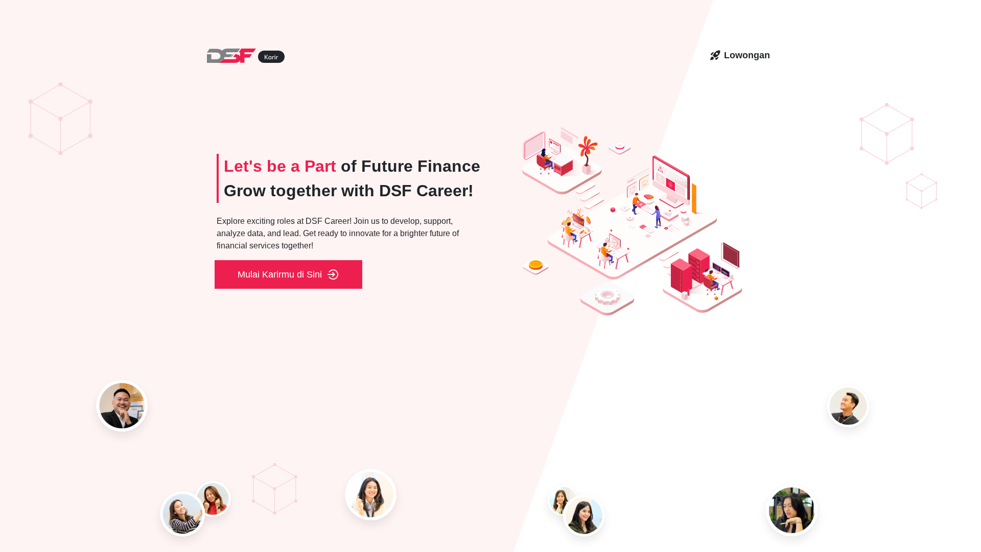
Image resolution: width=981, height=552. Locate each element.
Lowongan (747, 55)
